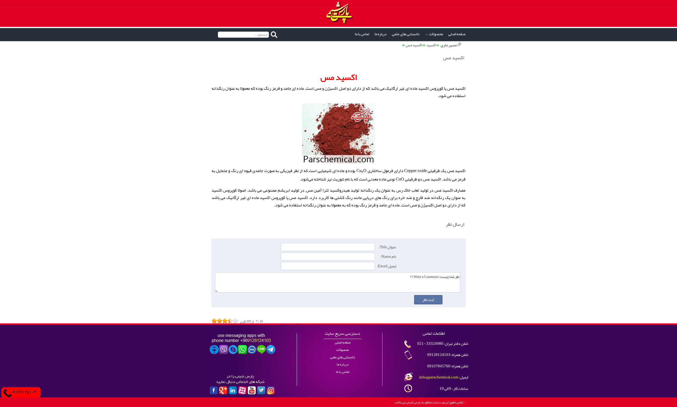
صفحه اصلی (456, 34)
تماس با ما (362, 34)
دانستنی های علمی (406, 34)
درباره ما (380, 34)
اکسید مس (414, 45)
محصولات (436, 34)
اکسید (431, 45)
